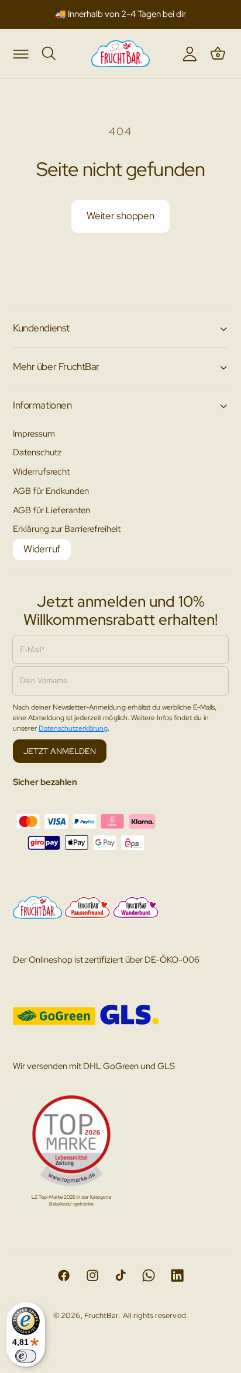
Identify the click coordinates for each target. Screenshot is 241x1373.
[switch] (25, 1356)
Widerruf (41, 548)
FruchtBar (101, 1315)
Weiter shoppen (120, 215)
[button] (20, 53)
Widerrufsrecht (41, 471)
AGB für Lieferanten (51, 510)
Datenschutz (37, 452)
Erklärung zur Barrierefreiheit (67, 529)
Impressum (34, 433)
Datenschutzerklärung (73, 728)
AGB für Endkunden (51, 491)
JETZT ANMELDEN (59, 751)
